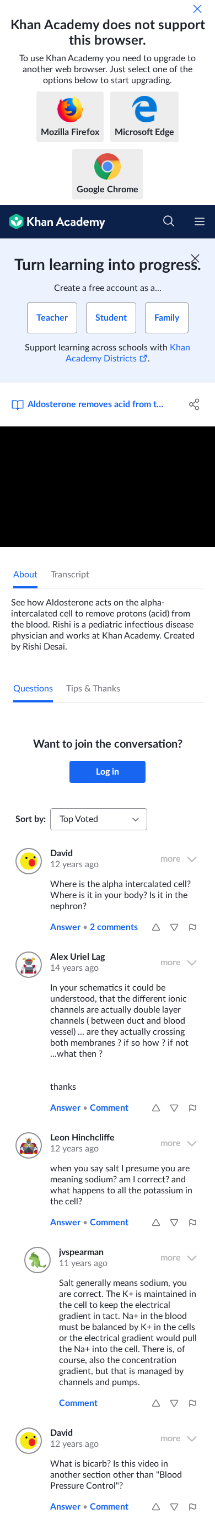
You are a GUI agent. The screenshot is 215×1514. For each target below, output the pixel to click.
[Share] (194, 404)
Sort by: (30, 819)
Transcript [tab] (70, 574)
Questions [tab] (33, 688)
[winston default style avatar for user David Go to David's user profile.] (26, 861)
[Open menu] (199, 221)
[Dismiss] (197, 9)
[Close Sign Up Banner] (195, 258)
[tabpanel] (107, 620)
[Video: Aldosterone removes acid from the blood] (107, 486)
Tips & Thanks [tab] (93, 688)
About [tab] (25, 574)
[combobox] (98, 819)
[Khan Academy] (52, 222)
